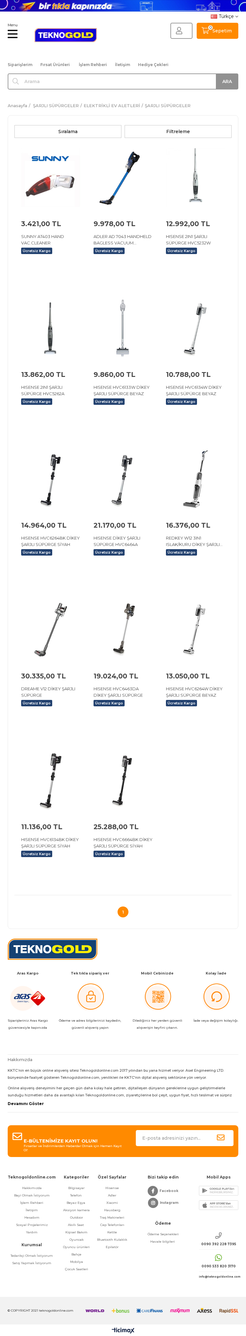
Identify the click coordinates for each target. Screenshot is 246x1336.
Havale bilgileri (163, 1241)
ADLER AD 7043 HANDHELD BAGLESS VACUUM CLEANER (123, 240)
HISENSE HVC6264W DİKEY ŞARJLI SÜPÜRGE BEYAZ (194, 692)
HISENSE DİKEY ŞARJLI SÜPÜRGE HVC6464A (117, 541)
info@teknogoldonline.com (218, 1276)
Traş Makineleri (112, 1217)
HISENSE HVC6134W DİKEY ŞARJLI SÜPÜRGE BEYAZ (194, 390)
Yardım (31, 1232)
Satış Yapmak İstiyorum (31, 1263)
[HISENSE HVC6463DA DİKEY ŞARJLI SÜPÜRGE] (123, 629)
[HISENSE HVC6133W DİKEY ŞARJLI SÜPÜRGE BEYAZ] (123, 328)
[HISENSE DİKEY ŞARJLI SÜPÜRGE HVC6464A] (123, 478)
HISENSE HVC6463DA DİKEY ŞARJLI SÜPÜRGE (118, 692)
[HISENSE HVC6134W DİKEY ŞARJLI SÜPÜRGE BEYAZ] (195, 328)
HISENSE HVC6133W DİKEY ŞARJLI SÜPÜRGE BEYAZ (122, 390)
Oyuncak (77, 1240)
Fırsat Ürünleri (55, 64)
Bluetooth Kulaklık (112, 1240)
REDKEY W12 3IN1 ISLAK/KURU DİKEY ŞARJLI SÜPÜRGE (193, 541)
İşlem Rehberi (93, 64)
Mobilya (76, 1262)
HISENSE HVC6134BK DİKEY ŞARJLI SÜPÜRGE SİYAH (50, 842)
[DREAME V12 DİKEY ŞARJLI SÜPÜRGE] (50, 629)
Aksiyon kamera (76, 1210)
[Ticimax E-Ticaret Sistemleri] (123, 1331)
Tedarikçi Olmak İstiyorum (32, 1256)
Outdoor (76, 1217)
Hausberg (112, 1210)
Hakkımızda (32, 1188)
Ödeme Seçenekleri (163, 1234)
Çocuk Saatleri (76, 1269)
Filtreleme (178, 131)
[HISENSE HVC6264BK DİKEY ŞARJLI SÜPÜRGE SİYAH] (50, 478)
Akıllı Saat (76, 1225)
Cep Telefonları (112, 1225)
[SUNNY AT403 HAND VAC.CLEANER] (50, 177)
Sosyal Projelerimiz (32, 1225)
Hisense (112, 1188)
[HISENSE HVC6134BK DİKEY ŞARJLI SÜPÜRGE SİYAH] (50, 780)
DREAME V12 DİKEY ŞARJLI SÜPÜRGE (48, 692)
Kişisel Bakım (76, 1232)
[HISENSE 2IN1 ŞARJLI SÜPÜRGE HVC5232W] (195, 177)
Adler (112, 1195)
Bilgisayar (76, 1188)
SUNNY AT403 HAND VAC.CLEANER (42, 239)
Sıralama (68, 131)
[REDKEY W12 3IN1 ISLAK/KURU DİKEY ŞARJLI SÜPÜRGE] (195, 478)
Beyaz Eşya (76, 1203)
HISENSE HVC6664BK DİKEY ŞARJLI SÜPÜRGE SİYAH (123, 842)
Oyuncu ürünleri (76, 1247)
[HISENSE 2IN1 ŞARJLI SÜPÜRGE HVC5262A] (50, 328)
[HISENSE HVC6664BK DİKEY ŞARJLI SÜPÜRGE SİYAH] (123, 780)
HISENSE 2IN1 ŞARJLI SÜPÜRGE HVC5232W (188, 239)
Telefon (76, 1195)
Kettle (112, 1232)
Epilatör (112, 1247)
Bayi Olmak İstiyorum (32, 1195)
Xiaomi (112, 1203)
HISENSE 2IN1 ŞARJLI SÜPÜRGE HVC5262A (42, 390)
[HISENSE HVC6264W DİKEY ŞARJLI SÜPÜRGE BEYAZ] (195, 629)
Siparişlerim (20, 64)
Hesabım (31, 1217)
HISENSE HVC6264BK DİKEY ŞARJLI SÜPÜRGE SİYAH (50, 541)
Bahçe (76, 1254)
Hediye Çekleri (153, 64)
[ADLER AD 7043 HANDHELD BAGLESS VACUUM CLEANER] (123, 177)
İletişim (122, 64)
